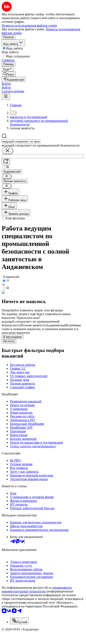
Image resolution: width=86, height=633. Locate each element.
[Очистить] (7, 150)
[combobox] (21, 141)
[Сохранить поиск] (6, 161)
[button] (6, 83)
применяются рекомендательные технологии (37, 589)
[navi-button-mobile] (6, 96)
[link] (9, 74)
